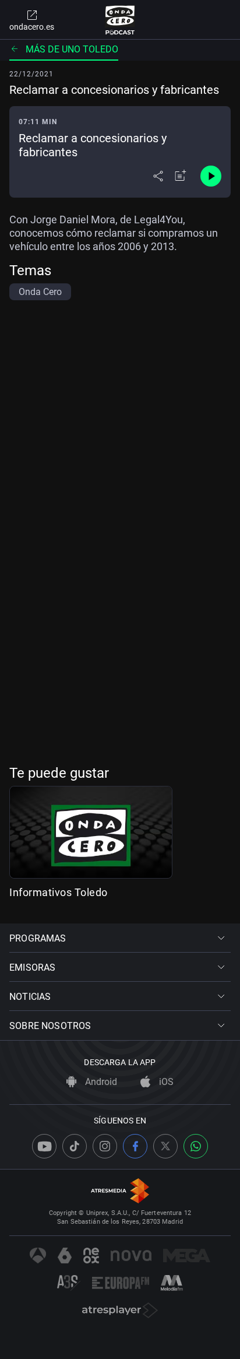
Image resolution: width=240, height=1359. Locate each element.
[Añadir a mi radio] (180, 176)
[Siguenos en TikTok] (74, 1146)
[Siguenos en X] (165, 1146)
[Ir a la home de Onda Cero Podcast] (120, 20)
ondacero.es (31, 26)
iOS (165, 1081)
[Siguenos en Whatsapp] (195, 1146)
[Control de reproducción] (210, 176)
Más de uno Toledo (72, 49)
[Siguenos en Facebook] (135, 1146)
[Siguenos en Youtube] (44, 1146)
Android (100, 1081)
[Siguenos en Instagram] (105, 1146)
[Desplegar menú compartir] (158, 176)
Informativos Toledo (58, 892)
